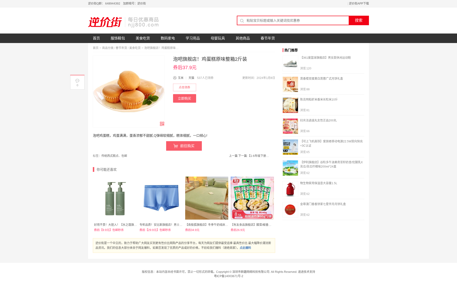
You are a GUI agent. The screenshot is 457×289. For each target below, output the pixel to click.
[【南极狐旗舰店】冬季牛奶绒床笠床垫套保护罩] (206, 198)
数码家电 (168, 38)
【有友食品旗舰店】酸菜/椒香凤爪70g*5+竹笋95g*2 (264, 224)
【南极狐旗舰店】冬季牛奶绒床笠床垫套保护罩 (215, 224)
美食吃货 (143, 38)
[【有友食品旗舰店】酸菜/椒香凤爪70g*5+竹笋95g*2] (252, 198)
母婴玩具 (218, 38)
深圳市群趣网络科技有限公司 (250, 272)
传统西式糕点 (110, 156)
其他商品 (243, 38)
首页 (96, 38)
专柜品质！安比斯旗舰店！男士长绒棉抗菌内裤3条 (171, 224)
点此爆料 (245, 248)
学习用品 (193, 38)
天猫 (191, 78)
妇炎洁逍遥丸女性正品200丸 (318, 120)
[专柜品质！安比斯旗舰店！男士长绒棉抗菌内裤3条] (161, 198)
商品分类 (108, 48)
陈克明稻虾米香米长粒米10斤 (319, 99)
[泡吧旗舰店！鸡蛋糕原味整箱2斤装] (129, 91)
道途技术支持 (306, 272)
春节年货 (268, 38)
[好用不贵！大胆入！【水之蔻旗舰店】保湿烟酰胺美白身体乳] (115, 198)
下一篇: (253, 156)
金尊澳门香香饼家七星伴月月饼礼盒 (323, 204)
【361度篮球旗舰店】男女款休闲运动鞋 (325, 57)
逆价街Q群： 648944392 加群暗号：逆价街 (117, 3)
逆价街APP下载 (359, 3)
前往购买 (187, 146)
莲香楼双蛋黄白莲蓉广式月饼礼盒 (321, 78)
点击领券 (184, 87)
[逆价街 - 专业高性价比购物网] (123, 22)
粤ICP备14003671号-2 (228, 276)
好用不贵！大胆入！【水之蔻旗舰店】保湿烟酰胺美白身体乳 (132, 224)
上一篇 (233, 156)
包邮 (124, 156)
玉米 (181, 78)
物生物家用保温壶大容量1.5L (318, 183)
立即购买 (184, 98)
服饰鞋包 (118, 38)
